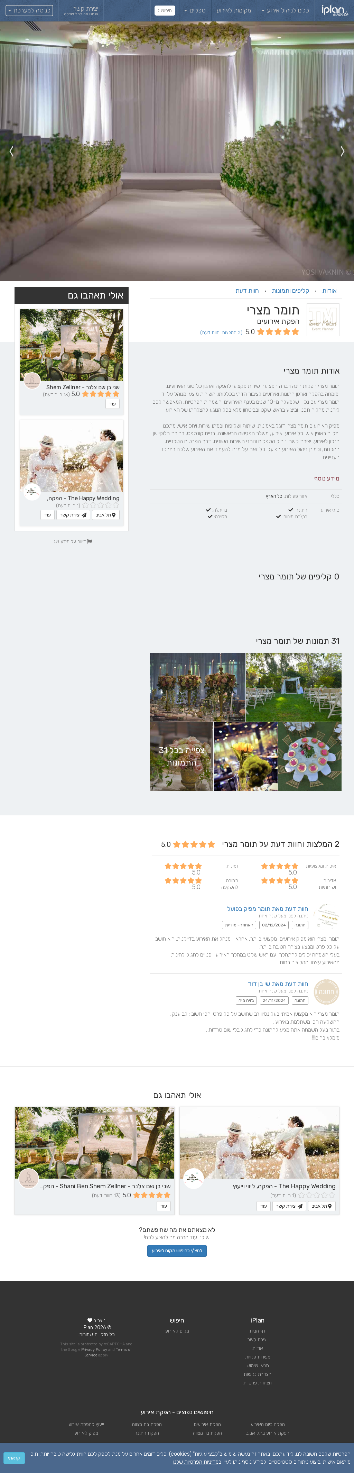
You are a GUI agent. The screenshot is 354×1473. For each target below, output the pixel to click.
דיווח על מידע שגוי (69, 541)
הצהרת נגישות (257, 1374)
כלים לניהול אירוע (287, 10)
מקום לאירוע (177, 1331)
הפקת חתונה (146, 1433)
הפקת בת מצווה (147, 1424)
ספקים (197, 10)
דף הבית (258, 1331)
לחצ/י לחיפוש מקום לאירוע (177, 1251)
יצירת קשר (71, 515)
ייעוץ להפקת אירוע (86, 1424)
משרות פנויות (257, 1357)
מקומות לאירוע (233, 10)
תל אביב (104, 515)
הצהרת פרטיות (257, 1383)
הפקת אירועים (207, 1424)
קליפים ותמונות (290, 290)
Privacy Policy (94, 1349)
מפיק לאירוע (86, 1433)
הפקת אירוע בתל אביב (267, 1433)
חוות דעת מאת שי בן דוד (278, 984)
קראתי (14, 1458)
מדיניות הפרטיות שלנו (195, 1461)
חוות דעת (247, 290)
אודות (329, 290)
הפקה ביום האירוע (268, 1424)
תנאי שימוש (257, 1366)
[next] (11, 151)
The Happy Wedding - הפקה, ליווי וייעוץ (73, 498)
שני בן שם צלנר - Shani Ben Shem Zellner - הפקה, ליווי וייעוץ (92, 1186)
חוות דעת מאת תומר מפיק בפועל (267, 909)
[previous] (343, 151)
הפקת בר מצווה (207, 1433)
